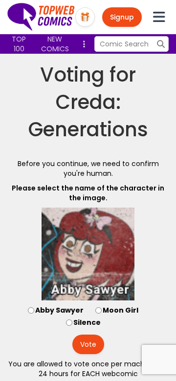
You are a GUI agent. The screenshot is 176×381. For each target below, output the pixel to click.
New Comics (55, 44)
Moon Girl (120, 310)
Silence (87, 322)
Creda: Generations (88, 115)
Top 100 (19, 44)
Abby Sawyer (59, 310)
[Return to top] (41, 17)
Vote (88, 344)
